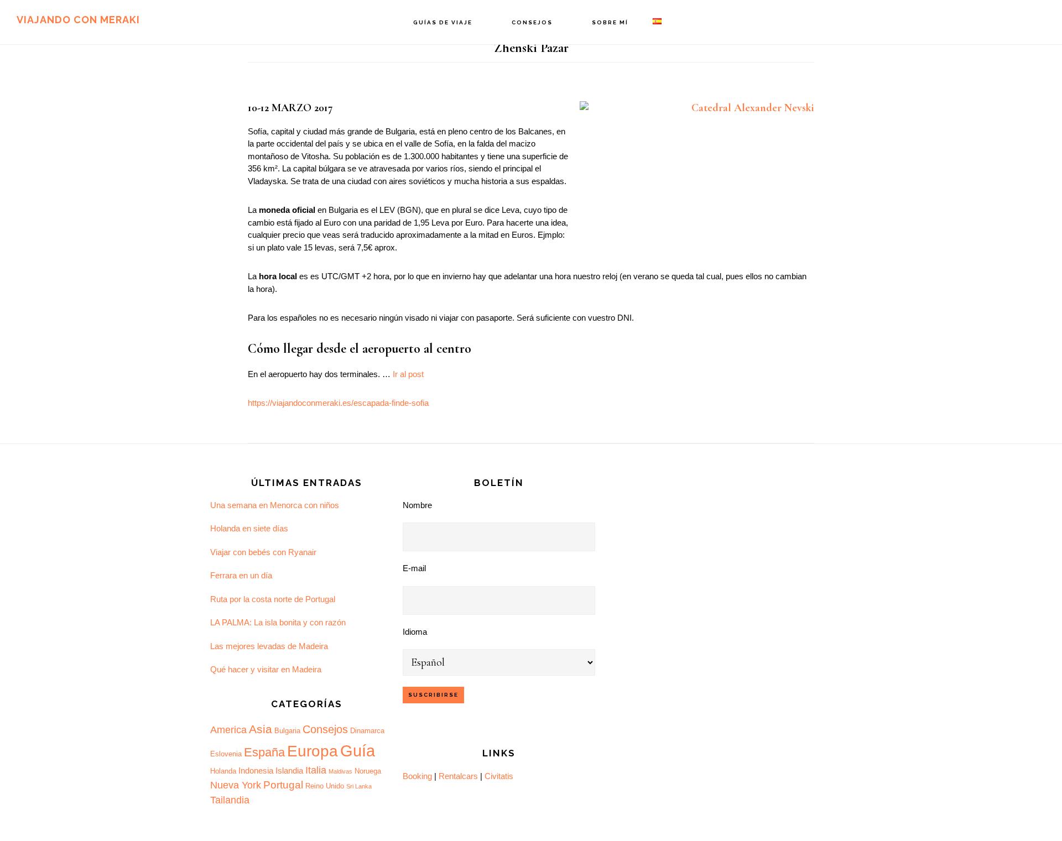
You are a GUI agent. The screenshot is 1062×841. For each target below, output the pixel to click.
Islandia (289, 770)
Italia (315, 770)
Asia (260, 729)
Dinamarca (367, 731)
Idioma (415, 631)
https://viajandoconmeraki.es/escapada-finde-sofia (338, 403)
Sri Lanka (359, 786)
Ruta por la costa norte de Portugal (272, 599)
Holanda (223, 771)
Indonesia (255, 770)
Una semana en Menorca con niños (274, 505)
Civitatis (499, 776)
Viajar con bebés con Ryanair (263, 552)
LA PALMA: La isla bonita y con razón (278, 622)
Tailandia (229, 800)
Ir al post (408, 374)
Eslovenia (226, 754)
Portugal (283, 785)
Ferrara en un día (241, 575)
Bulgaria (287, 731)
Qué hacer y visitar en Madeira (265, 669)
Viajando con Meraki (78, 19)
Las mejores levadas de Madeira (269, 646)
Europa (312, 751)
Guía (357, 750)
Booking (417, 776)
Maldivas (340, 771)
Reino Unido (324, 786)
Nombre (417, 505)
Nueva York (235, 785)
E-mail (414, 568)
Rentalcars (458, 776)
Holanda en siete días (249, 528)
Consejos (325, 729)
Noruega (368, 771)
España (264, 752)
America (228, 729)
